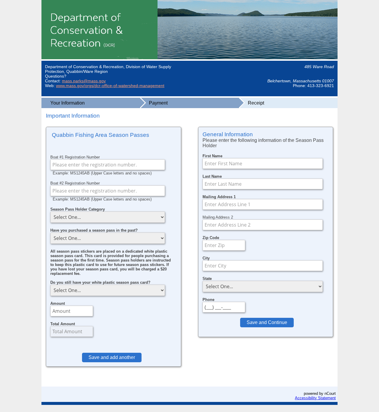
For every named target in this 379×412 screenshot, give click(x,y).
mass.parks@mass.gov (84, 80)
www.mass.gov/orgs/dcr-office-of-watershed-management (110, 85)
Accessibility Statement (315, 398)
